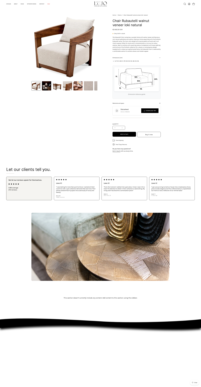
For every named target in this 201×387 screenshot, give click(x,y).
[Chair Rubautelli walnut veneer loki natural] (36, 86)
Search (112, 339)
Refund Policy (114, 345)
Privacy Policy (114, 342)
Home (114, 15)
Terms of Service (115, 348)
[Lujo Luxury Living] (100, 4)
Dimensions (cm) (117, 57)
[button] (185, 4)
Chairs (120, 15)
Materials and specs (118, 103)
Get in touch (116, 151)
